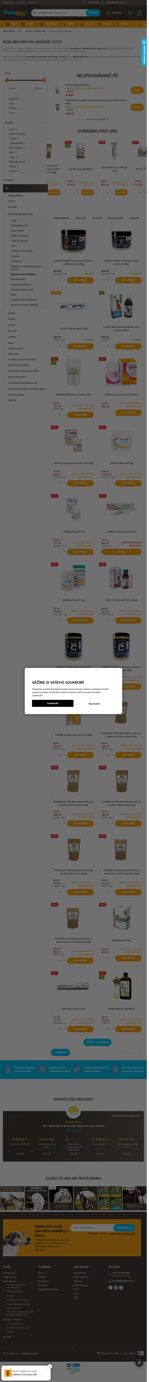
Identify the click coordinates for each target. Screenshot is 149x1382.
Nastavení (94, 703)
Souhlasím (52, 703)
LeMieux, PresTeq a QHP (24, 1374)
